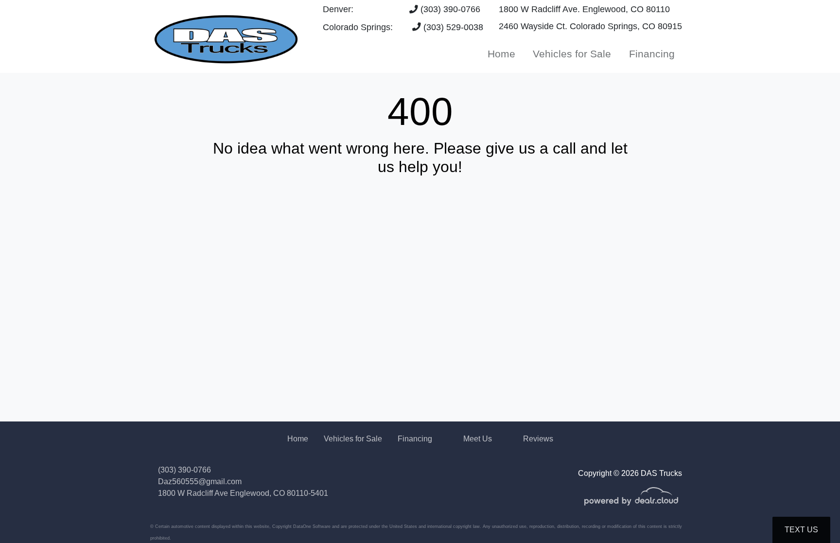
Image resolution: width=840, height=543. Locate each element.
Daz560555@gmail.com (200, 481)
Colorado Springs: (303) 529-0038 (403, 27)
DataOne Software (312, 526)
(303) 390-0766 (449, 9)
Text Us (801, 529)
